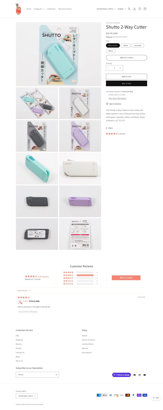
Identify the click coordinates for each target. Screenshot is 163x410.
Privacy (18, 348)
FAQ (17, 336)
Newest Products (88, 340)
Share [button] (110, 128)
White (126, 45)
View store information (117, 98)
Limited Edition (88, 344)
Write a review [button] (126, 277)
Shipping (109, 37)
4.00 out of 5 (43, 276)
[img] (24, 297)
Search (84, 336)
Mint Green (112, 45)
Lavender (138, 45)
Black (110, 51)
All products (87, 352)
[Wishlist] (139, 8)
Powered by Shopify (37, 404)
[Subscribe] (56, 374)
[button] (39, 8)
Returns (19, 344)
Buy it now (126, 83)
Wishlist (85, 348)
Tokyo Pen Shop (26, 404)
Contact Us (20, 352)
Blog (17, 357)
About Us (19, 361)
